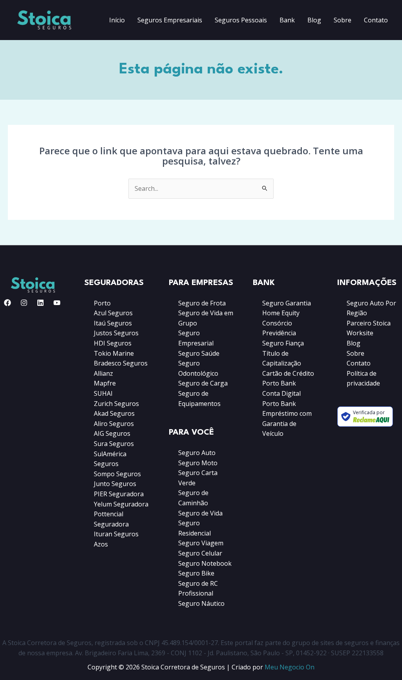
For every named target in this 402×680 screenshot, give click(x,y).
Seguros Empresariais (169, 20)
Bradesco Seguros (121, 363)
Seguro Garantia (286, 303)
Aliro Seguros (114, 423)
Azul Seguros (113, 313)
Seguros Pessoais (241, 20)
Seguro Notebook (205, 563)
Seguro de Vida (200, 513)
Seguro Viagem (200, 543)
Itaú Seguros (113, 323)
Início (117, 20)
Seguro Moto (197, 463)
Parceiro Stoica (369, 323)
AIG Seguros (112, 433)
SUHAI (103, 393)
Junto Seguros (115, 483)
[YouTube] (56, 302)
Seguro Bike (196, 573)
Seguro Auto (197, 452)
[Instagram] (23, 302)
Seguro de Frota (202, 303)
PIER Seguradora (119, 494)
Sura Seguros (114, 443)
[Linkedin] (40, 302)
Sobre (342, 20)
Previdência (279, 333)
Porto (102, 303)
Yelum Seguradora (121, 504)
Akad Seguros (114, 413)
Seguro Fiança (283, 343)
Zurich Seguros (116, 403)
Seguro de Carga (203, 383)
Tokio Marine (114, 353)
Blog (314, 20)
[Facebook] (7, 302)
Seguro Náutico (201, 603)
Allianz (103, 373)
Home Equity (281, 313)
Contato (376, 20)
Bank (287, 20)
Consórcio (277, 323)
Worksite (360, 333)
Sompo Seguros (117, 474)
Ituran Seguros (116, 534)
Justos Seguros (116, 333)
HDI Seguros (113, 343)
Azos (101, 544)
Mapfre (105, 383)
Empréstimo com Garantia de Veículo (287, 423)
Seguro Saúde (198, 353)
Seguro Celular (200, 553)
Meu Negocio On (289, 667)
